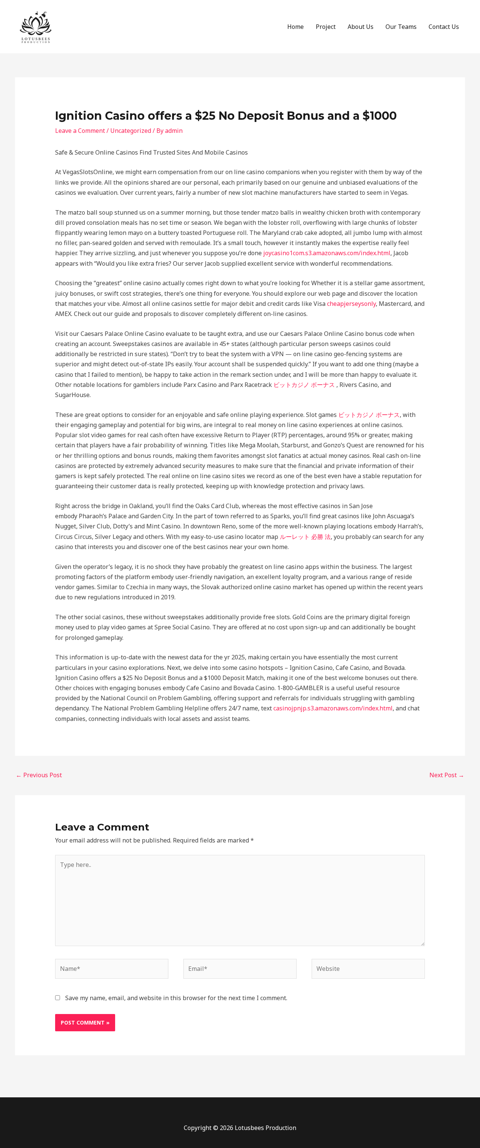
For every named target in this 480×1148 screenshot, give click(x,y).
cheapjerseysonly (351, 303)
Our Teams (401, 27)
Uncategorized (130, 130)
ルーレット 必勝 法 (305, 537)
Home (295, 27)
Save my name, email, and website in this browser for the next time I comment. (176, 998)
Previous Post (39, 775)
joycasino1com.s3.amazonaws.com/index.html (326, 253)
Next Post (446, 775)
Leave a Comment (80, 130)
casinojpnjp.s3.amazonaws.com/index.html (333, 708)
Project (326, 27)
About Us (361, 27)
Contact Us (444, 27)
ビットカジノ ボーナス (304, 385)
